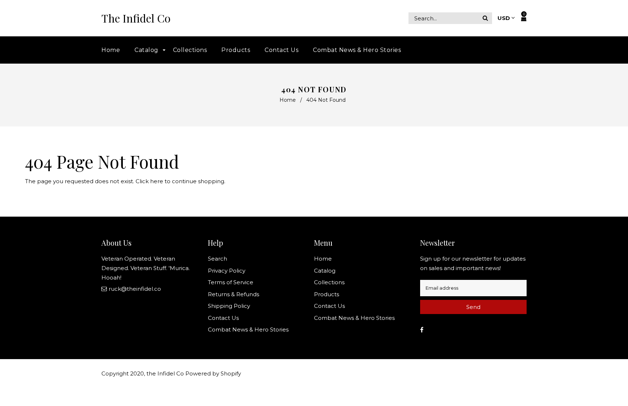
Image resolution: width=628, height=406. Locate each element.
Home (287, 100)
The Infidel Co (135, 18)
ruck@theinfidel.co (135, 288)
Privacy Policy (226, 270)
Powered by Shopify (213, 373)
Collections (329, 282)
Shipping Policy (229, 305)
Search (217, 258)
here (156, 181)
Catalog (324, 270)
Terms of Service (230, 282)
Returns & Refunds (233, 294)
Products (326, 294)
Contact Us (223, 317)
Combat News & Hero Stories (248, 329)
